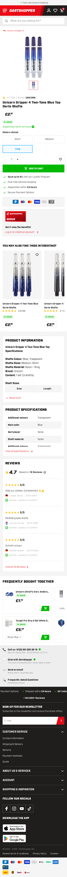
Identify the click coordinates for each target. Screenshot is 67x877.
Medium (49, 139)
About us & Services (16, 771)
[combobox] (35, 21)
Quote (6, 761)
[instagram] (14, 809)
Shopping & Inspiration (18, 789)
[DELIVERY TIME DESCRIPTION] (33, 126)
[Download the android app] (14, 838)
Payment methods (12, 755)
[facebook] (6, 809)
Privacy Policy (40, 853)
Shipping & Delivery (13, 744)
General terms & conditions (16, 853)
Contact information (13, 738)
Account (8, 780)
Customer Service (15, 732)
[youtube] (22, 809)
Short (17, 139)
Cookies (54, 853)
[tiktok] (29, 809)
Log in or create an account (19, 232)
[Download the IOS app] (14, 828)
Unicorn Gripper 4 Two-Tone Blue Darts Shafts (20, 305)
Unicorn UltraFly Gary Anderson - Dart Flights (32, 591)
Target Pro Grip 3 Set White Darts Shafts (32, 620)
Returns (7, 750)
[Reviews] (45, 472)
